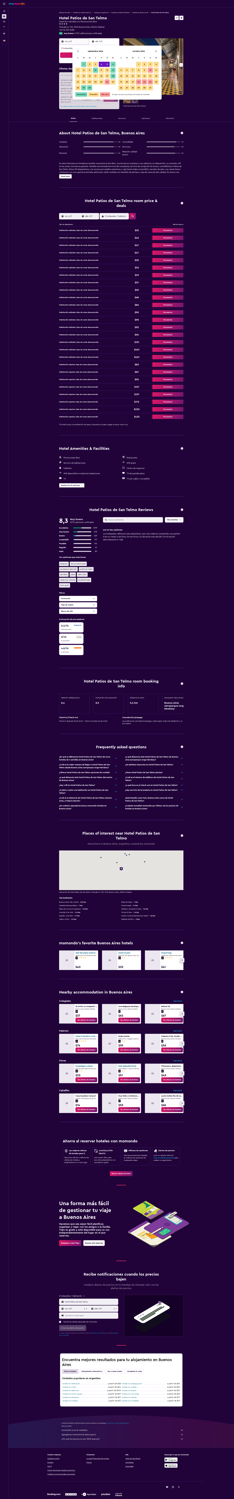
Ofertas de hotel (64, 12)
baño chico (82, 574)
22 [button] (84, 82)
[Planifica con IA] (4, 26)
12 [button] (107, 70)
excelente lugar (84, 580)
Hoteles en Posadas (70, 1401)
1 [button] (83, 64)
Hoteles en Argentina (101, 12)
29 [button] (84, 88)
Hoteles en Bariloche (71, 1390)
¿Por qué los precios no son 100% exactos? (81, 1439)
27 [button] (113, 82)
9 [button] (89, 70)
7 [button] (77, 70)
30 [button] (89, 88)
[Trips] (4, 33)
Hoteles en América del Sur (82, 12)
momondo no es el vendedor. (75, 1430)
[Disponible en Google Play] (171, 1459)
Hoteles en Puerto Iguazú (72, 1394)
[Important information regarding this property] (181, 683)
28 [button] (78, 88)
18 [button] (101, 76)
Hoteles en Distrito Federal (120, 12)
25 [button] (101, 82)
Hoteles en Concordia (130, 1394)
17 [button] (95, 76)
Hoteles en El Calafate (130, 1401)
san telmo (64, 574)
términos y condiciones (98, 1333)
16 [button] (90, 76)
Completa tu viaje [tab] (134, 1371)
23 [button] (89, 82)
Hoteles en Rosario (129, 1390)
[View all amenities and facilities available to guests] (181, 448)
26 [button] (107, 82)
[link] (86, 1020)
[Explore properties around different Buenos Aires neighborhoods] (181, 992)
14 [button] (78, 76)
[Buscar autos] (4, 21)
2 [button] (89, 64)
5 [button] (107, 64)
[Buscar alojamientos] (4, 16)
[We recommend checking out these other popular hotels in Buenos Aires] (181, 943)
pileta (73, 574)
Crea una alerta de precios (164, 1158)
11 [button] (101, 70)
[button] (4, 3)
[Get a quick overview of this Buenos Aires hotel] (181, 133)
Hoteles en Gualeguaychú (132, 1384)
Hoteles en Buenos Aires (140, 12)
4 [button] (101, 64)
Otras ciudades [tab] (70, 1371)
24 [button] (95, 82)
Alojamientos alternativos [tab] (91, 1371)
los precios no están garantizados (117, 1423)
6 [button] (113, 64)
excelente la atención (68, 569)
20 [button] (113, 76)
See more (177, 1001)
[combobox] (91, 1302)
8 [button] (83, 70)
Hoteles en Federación (71, 1384)
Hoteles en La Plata (129, 1387)
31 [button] (150, 88)
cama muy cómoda (67, 580)
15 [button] (84, 76)
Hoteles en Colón (69, 1387)
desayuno (64, 564)
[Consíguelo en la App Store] (171, 1465)
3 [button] (95, 64)
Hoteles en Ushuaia (129, 1397)
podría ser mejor (86, 569)
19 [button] (107, 76)
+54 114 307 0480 (66, 30)
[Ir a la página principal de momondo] (17, 3)
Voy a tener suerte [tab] (114, 1371)
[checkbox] (71, 627)
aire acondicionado (78, 564)
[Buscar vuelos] (4, 11)
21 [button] (78, 82)
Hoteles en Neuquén (71, 1397)
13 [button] (113, 70)
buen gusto (64, 585)
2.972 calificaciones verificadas (88, 33)
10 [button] (95, 70)
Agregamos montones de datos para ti (79, 1435)
